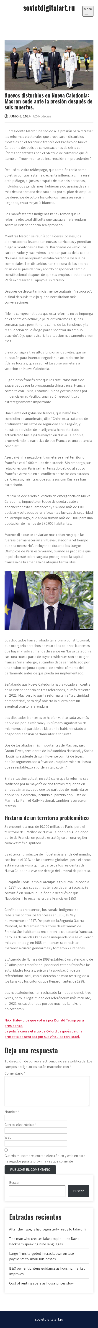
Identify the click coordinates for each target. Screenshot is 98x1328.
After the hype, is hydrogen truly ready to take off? (47, 1229)
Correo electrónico (20, 1124)
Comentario (15, 1073)
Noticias (44, 116)
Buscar (14, 1182)
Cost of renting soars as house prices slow (41, 1283)
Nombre (12, 1111)
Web (8, 1137)
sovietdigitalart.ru (49, 7)
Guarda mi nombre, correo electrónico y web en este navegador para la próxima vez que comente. (45, 1158)
